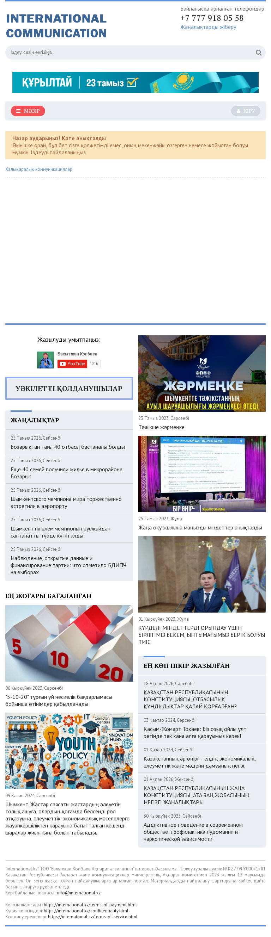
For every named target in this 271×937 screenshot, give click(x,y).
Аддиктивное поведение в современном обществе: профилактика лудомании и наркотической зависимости (193, 831)
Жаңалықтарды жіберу (208, 26)
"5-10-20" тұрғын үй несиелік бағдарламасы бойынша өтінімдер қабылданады (58, 700)
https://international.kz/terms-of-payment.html (90, 905)
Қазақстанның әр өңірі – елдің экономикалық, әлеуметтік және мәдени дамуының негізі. (199, 762)
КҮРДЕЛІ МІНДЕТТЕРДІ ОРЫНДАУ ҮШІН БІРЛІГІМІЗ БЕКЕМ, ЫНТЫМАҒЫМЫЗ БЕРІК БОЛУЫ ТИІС (201, 634)
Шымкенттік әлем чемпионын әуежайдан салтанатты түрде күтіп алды (60, 532)
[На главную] (75, 24)
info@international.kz (79, 893)
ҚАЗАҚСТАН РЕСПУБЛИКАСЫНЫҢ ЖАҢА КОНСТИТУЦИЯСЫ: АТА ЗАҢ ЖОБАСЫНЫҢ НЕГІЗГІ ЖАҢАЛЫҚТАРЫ (196, 795)
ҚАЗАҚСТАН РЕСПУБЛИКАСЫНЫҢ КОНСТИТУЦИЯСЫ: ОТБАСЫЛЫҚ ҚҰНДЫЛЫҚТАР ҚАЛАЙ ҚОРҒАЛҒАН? (190, 699)
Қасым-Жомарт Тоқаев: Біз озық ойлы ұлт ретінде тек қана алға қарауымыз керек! (195, 732)
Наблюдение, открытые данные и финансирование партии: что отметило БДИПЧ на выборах (68, 565)
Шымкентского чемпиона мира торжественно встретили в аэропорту (66, 502)
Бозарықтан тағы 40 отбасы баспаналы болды (68, 446)
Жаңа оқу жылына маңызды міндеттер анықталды (200, 527)
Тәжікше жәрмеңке (161, 426)
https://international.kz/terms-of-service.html (93, 917)
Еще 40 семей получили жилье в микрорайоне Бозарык (66, 473)
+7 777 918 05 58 (212, 17)
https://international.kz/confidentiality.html (86, 911)
